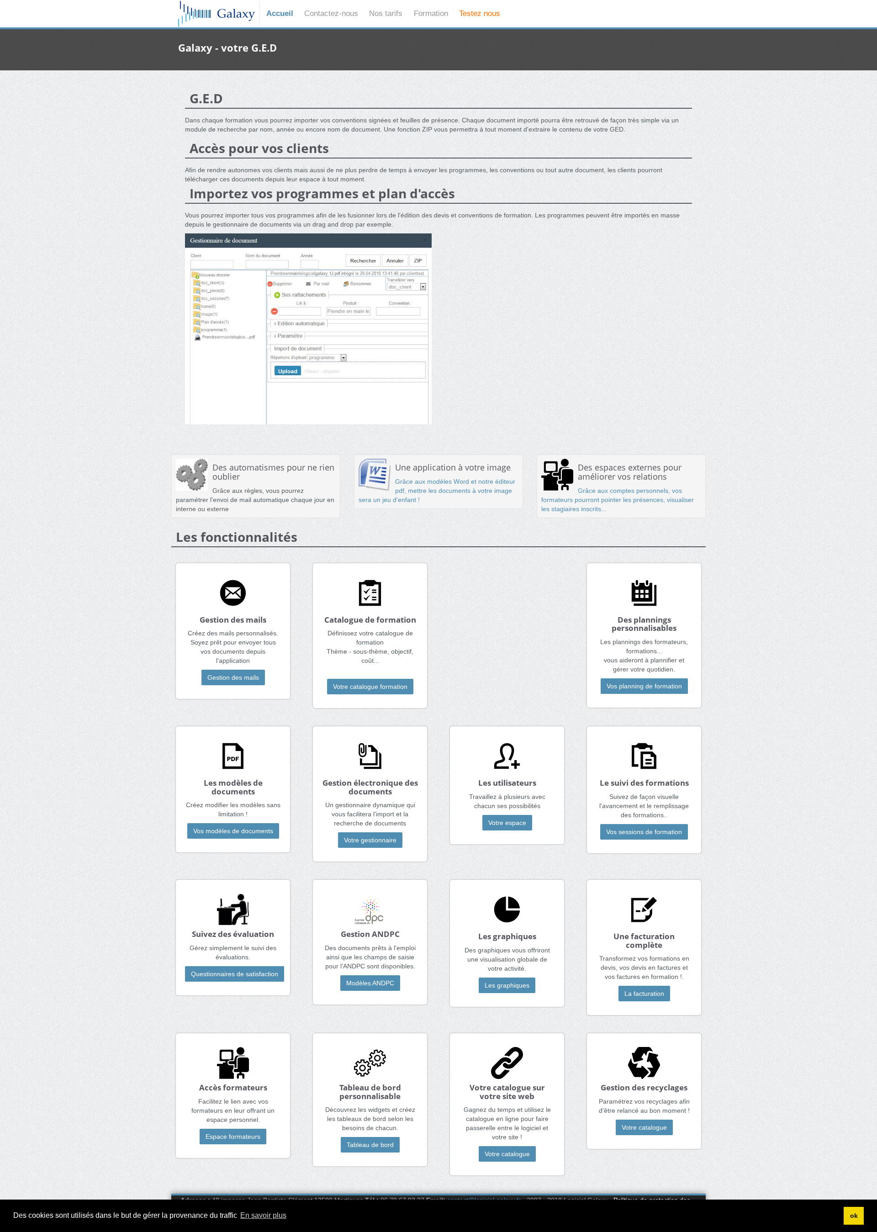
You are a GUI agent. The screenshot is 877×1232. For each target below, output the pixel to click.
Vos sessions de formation (644, 831)
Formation (431, 13)
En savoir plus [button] (263, 1215)
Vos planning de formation (644, 686)
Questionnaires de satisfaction (234, 974)
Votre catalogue (507, 1154)
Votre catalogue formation (370, 686)
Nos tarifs (385, 13)
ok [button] (854, 1215)
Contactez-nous (331, 13)
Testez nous (479, 13)
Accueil (279, 13)
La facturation (644, 993)
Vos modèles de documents (233, 831)
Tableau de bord (370, 1144)
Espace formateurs (233, 1136)
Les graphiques (507, 985)
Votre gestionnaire (370, 840)
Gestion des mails (233, 677)
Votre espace (507, 822)
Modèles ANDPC (370, 983)
